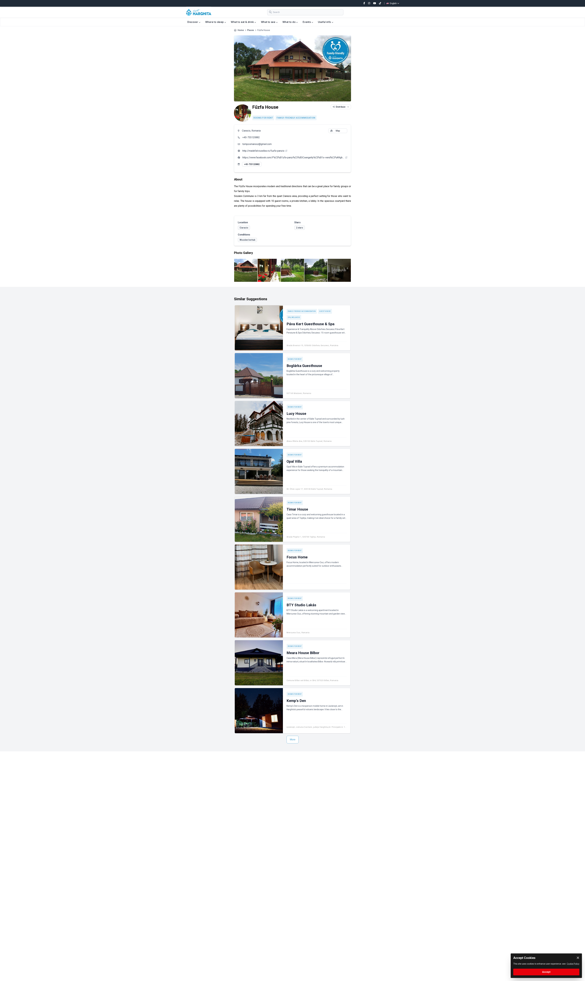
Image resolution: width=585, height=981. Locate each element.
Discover (193, 21)
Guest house (325, 311)
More (292, 739)
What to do (289, 21)
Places (250, 30)
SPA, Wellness (294, 317)
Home (241, 30)
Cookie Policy (573, 964)
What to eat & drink (242, 21)
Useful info (325, 21)
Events (307, 21)
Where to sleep (214, 21)
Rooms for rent (263, 118)
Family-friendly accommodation (296, 118)
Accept (546, 971)
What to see (268, 21)
